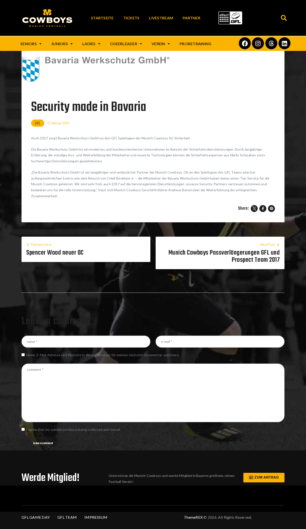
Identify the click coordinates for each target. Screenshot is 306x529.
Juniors (59, 43)
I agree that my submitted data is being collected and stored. (73, 429)
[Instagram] (258, 43)
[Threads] (271, 43)
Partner (191, 18)
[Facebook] (245, 43)
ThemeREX (193, 517)
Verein (158, 43)
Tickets (131, 18)
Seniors (28, 43)
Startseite (102, 18)
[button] (284, 18)
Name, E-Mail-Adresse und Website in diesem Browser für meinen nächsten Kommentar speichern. (102, 355)
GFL (37, 123)
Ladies (89, 43)
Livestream (161, 18)
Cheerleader (123, 43)
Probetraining (195, 43)
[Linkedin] (284, 43)
